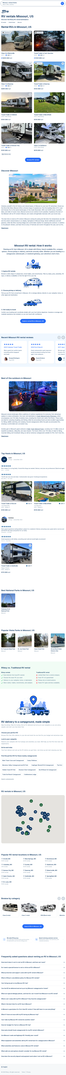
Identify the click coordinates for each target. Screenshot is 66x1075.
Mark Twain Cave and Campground (13, 760)
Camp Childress (32, 760)
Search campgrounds (7, 779)
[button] (47, 819)
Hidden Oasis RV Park (8, 770)
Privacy (29, 1072)
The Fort (59, 765)
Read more (4, 228)
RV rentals (3, 22)
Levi (10, 458)
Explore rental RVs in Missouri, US (33, 321)
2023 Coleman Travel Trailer (13, 347)
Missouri (20, 22)
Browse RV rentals (33, 160)
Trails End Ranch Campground (11, 774)
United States (12, 22)
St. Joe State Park (23, 649)
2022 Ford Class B (36, 347)
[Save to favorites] (30, 32)
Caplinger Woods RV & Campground (42, 765)
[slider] (7, 55)
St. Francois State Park (8, 649)
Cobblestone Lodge (30, 774)
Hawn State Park (39, 649)
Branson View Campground (27, 770)
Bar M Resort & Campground (47, 770)
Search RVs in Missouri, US (33, 926)
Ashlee (11, 518)
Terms (23, 1072)
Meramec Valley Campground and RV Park (15, 765)
